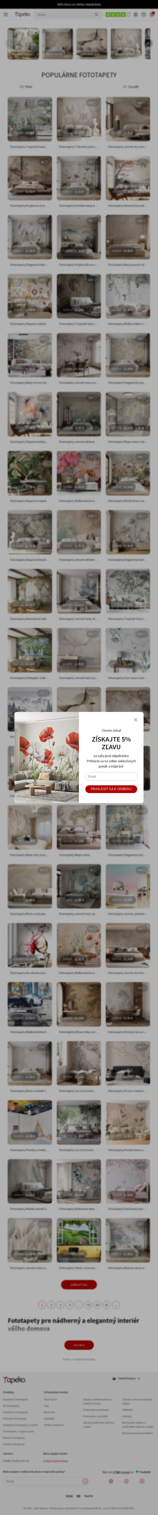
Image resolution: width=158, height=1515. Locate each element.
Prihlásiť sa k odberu (111, 789)
